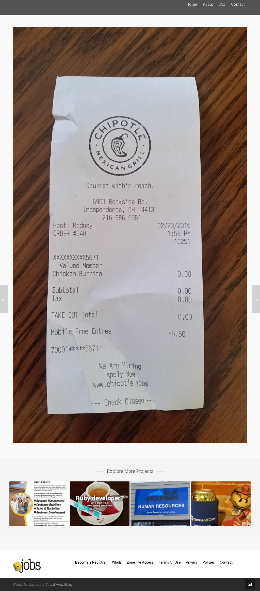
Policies (209, 562)
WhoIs (117, 562)
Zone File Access (140, 562)
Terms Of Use (170, 562)
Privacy (192, 562)
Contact (226, 562)
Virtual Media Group (58, 584)
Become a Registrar (91, 562)
